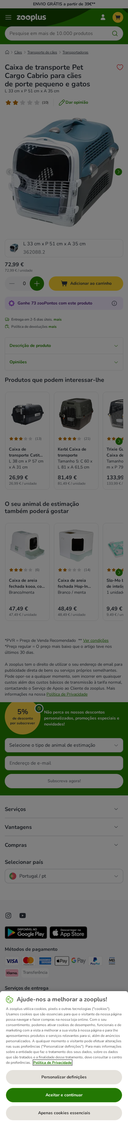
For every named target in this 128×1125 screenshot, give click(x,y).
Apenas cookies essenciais (64, 1113)
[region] (64, 1058)
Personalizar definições (64, 1077)
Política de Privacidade (52, 1062)
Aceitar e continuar (64, 1095)
